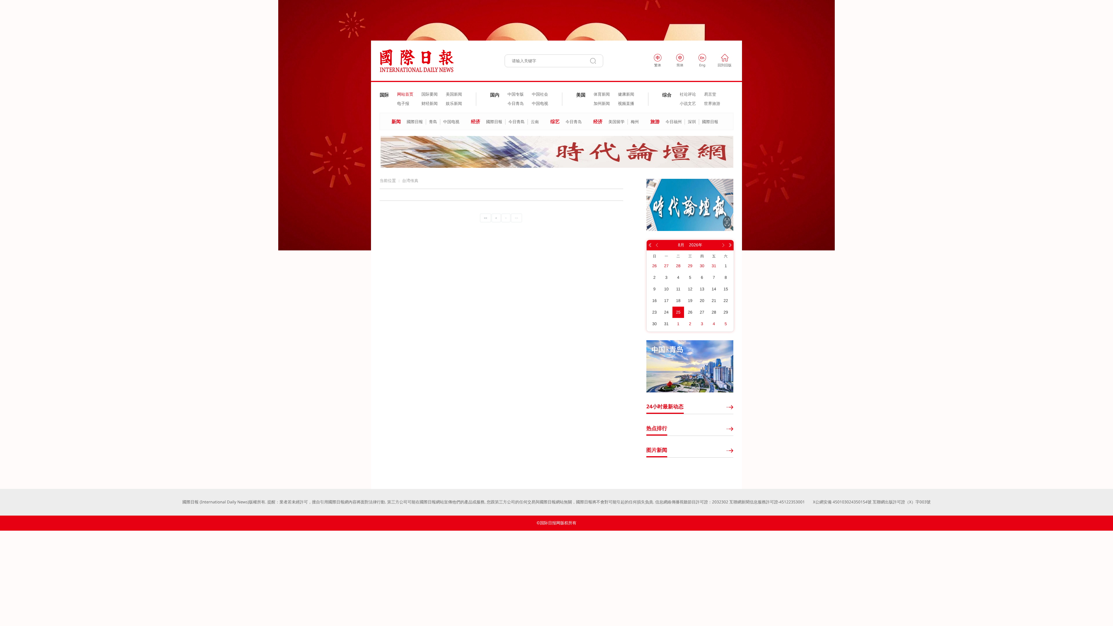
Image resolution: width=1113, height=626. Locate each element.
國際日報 (415, 122)
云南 (535, 122)
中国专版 (516, 94)
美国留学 (616, 122)
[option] (556, 152)
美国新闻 (454, 94)
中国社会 (540, 94)
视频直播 (626, 104)
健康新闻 (626, 94)
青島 (433, 122)
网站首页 (405, 94)
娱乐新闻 (454, 104)
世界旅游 (712, 104)
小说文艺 (688, 104)
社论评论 (688, 94)
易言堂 (710, 94)
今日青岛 (516, 104)
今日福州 (673, 122)
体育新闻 (602, 94)
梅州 (635, 122)
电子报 (403, 104)
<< (485, 218)
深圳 (692, 122)
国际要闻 (429, 94)
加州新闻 (602, 104)
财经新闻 (429, 104)
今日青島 (516, 122)
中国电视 (540, 104)
